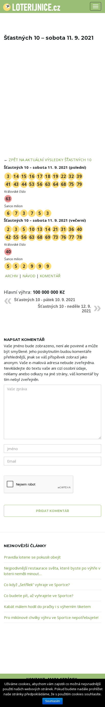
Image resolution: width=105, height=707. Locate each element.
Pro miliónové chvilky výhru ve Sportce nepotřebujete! (51, 617)
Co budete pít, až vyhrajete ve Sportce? (38, 595)
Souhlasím (52, 701)
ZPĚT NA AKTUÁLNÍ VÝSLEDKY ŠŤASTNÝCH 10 (50, 159)
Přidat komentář (52, 511)
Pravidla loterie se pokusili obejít (32, 557)
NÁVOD (28, 275)
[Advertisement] (52, 102)
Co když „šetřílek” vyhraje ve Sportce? (37, 584)
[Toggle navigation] (95, 6)
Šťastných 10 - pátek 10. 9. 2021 (44, 300)
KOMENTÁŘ (50, 275)
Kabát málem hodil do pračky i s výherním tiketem (47, 606)
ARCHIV (11, 275)
